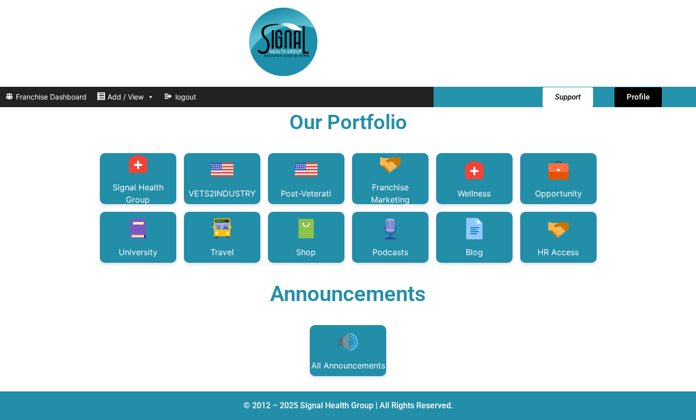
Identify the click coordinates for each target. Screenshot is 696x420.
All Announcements (348, 365)
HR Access (558, 252)
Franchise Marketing (390, 193)
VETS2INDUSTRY (222, 193)
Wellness (474, 193)
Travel (222, 252)
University (138, 252)
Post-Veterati (306, 193)
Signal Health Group (138, 193)
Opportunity (558, 193)
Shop (306, 252)
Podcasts (390, 252)
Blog (474, 252)
